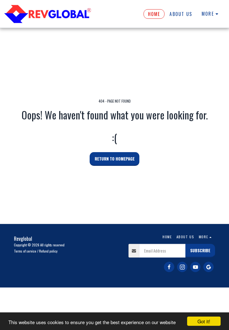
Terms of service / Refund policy (36, 251)
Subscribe (200, 250)
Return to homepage (115, 158)
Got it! (203, 321)
